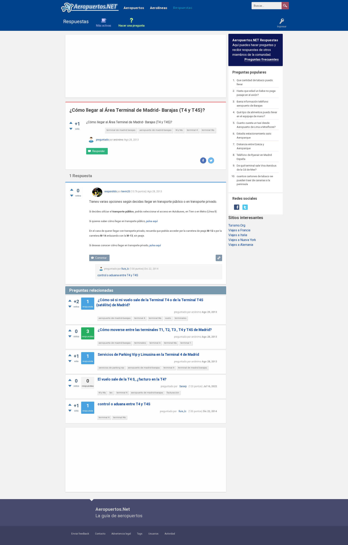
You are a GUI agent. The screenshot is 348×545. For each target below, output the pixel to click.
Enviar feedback (80, 533)
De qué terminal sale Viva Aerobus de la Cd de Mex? (256, 167)
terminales (180, 318)
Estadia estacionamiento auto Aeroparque (254, 135)
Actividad (170, 533)
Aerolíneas (158, 8)
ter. (111, 392)
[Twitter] (211, 160)
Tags (139, 533)
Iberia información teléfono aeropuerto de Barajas (252, 103)
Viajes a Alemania (240, 245)
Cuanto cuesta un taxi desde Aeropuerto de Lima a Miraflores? (256, 124)
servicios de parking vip (111, 367)
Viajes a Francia (239, 230)
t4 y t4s (179, 130)
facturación (173, 392)
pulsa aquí (152, 221)
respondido (110, 191)
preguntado (102, 139)
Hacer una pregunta (131, 25)
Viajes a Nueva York (242, 240)
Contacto (100, 533)
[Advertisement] (145, 66)
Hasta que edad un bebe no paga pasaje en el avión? (256, 92)
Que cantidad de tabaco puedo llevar (255, 82)
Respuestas (182, 8)
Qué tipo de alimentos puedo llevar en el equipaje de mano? (257, 114)
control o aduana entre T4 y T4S (117, 275)
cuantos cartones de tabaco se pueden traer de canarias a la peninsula (255, 180)
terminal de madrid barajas (121, 130)
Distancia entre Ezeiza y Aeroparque (250, 146)
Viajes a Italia (237, 235)
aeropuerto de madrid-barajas (155, 130)
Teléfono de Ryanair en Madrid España (254, 156)
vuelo (168, 318)
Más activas (103, 25)
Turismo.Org (236, 225)
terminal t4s (208, 130)
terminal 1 (185, 343)
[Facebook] (203, 160)
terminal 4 (192, 130)
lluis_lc (182, 411)
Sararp (182, 386)
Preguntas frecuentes (261, 59)
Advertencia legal (121, 533)
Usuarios (153, 533)
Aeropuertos (134, 8)
